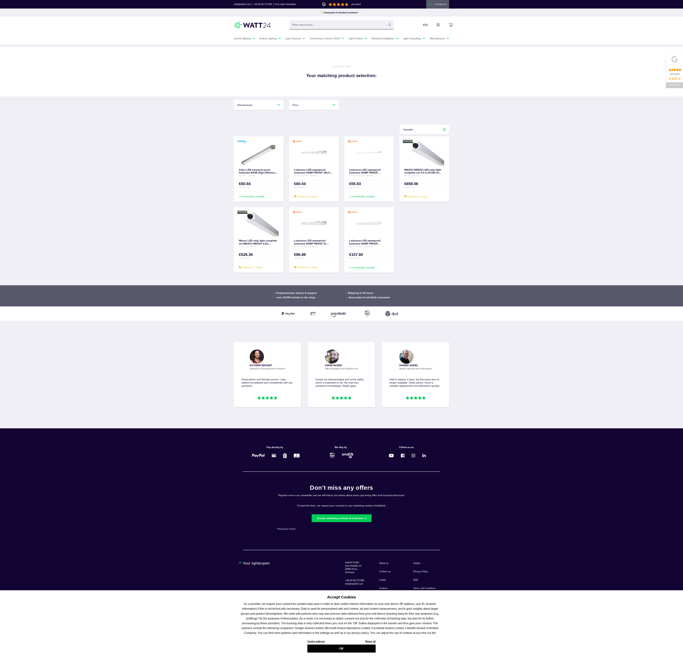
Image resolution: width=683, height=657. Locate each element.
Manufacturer (245, 105)
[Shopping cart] (447, 25)
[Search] (390, 24)
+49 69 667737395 (262, 4)
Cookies (383, 588)
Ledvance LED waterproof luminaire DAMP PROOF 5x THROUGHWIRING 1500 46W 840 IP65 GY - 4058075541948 (313, 242)
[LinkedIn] (424, 455)
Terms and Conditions (424, 588)
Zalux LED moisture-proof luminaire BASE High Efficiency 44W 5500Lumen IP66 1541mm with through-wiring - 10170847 (258, 171)
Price (295, 105)
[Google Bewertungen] (324, 4)
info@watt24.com (242, 4)
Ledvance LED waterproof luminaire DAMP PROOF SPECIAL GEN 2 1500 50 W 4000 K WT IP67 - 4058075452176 (368, 242)
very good (356, 4)
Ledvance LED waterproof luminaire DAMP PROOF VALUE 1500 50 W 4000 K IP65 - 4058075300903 (313, 171)
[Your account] (434, 25)
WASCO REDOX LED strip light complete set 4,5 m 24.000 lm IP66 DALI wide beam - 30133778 (423, 171)
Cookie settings (316, 641)
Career (382, 580)
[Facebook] (402, 455)
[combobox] (338, 24)
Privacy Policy (420, 571)
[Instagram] (413, 455)
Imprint (416, 563)
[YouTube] (391, 455)
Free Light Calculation (285, 4)
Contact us (384, 571)
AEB (415, 580)
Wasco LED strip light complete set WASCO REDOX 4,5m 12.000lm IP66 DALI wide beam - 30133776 (258, 242)
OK (341, 648)
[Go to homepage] (252, 25)
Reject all (370, 641)
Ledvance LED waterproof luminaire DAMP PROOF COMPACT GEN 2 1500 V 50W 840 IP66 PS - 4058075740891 (366, 171)
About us (383, 563)
